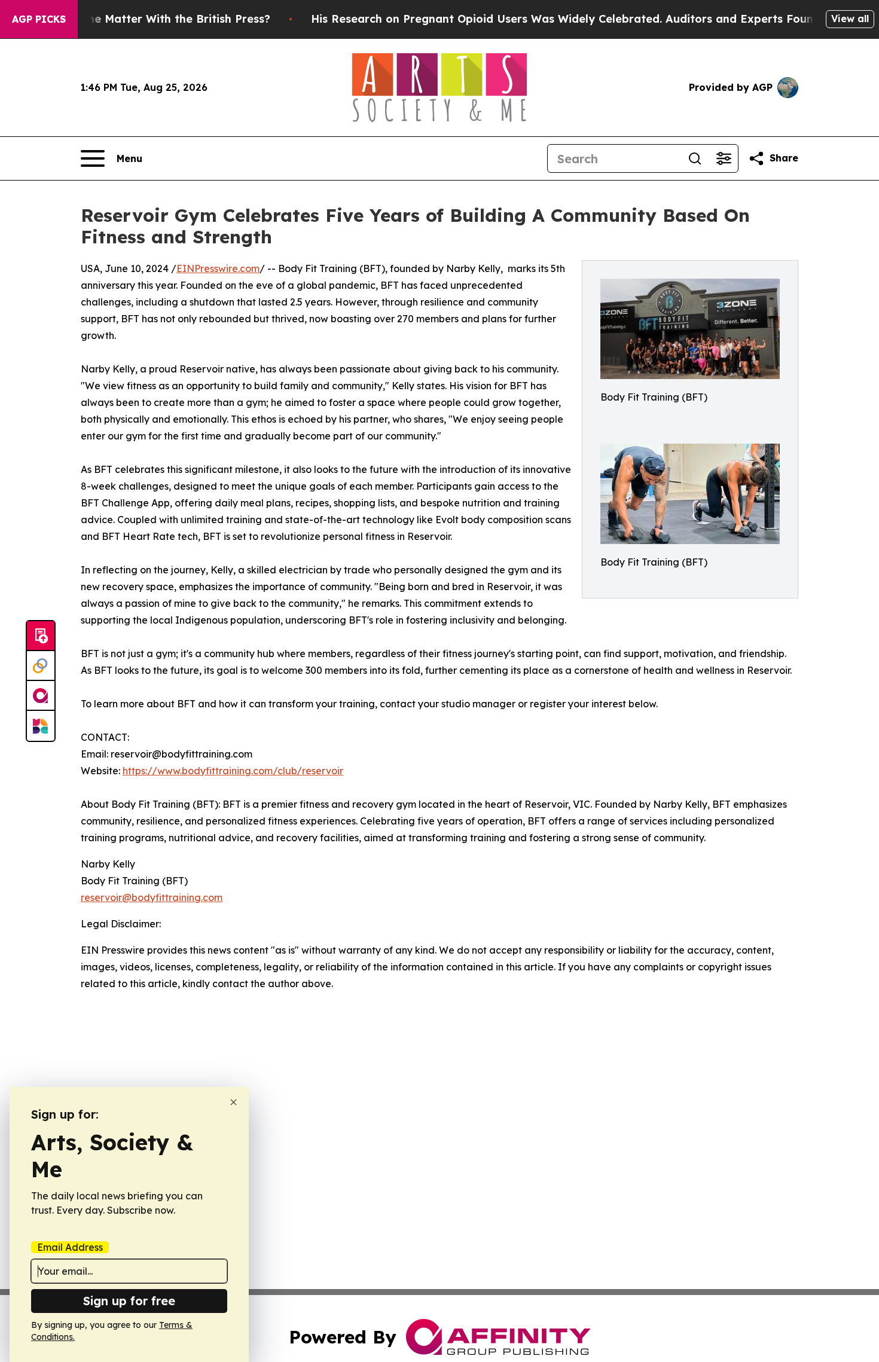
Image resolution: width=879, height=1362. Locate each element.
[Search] (694, 158)
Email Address (70, 1247)
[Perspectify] (40, 666)
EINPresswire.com (218, 268)
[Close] (233, 1102)
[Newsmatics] (40, 726)
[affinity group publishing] (40, 696)
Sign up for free (129, 1300)
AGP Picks (39, 19)
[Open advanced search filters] (723, 158)
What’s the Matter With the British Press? (156, 19)
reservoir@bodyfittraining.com (151, 897)
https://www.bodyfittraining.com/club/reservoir (233, 771)
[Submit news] (40, 636)
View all (850, 19)
